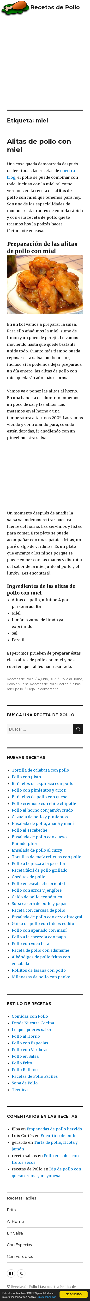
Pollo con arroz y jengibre (37, 890)
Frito (11, 1210)
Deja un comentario (43, 689)
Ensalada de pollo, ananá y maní (43, 823)
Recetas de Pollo (55, 7)
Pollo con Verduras (30, 1049)
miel (10, 689)
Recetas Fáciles (21, 1198)
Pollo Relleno (25, 1069)
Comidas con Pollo (30, 1016)
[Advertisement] (45, 62)
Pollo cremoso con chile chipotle (44, 803)
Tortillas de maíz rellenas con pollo (46, 856)
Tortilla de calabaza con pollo (40, 770)
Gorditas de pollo (28, 876)
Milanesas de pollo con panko (41, 977)
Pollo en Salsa (18, 684)
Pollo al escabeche (29, 830)
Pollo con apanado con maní (39, 930)
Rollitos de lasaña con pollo (39, 970)
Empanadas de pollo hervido (54, 1129)
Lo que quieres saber (32, 1029)
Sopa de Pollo (25, 1083)
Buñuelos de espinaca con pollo (42, 783)
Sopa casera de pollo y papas (39, 903)
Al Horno (15, 1221)
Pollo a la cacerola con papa (39, 937)
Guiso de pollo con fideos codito (43, 923)
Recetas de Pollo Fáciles (49, 684)
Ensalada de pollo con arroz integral (47, 917)
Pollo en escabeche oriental (38, 883)
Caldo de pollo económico (37, 896)
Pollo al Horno (71, 679)
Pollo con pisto (26, 776)
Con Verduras (20, 1256)
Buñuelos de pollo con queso (39, 796)
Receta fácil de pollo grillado (39, 870)
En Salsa (15, 1233)
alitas (76, 684)
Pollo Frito (22, 1063)
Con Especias (19, 1245)
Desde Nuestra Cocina (33, 1023)
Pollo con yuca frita (30, 943)
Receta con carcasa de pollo (38, 910)
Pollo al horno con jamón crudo (42, 810)
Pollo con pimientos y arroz (39, 790)
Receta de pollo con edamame (40, 950)
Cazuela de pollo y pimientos (40, 816)
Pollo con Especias (30, 1043)
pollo (19, 689)
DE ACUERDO (74, 1294)
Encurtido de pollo (59, 1135)
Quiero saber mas (46, 1297)
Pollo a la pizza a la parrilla (38, 863)
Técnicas (21, 1089)
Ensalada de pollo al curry (37, 850)
